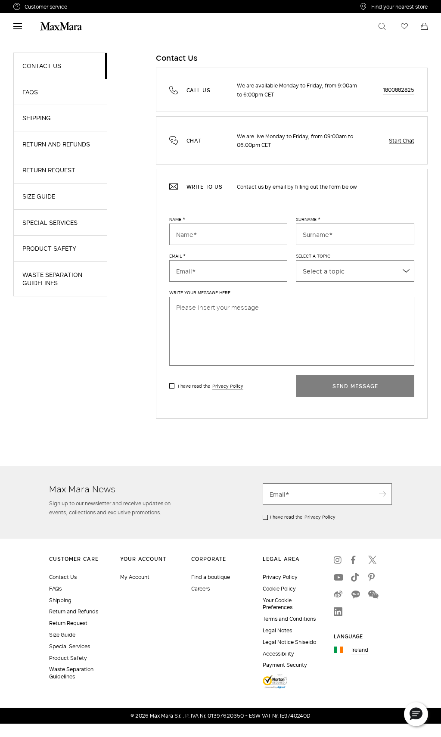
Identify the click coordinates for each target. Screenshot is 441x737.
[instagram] (338, 560)
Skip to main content (32, 5)
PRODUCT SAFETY (49, 248)
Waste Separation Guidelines (71, 672)
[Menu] (17, 26)
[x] (372, 560)
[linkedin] (338, 611)
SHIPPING (36, 118)
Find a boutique (210, 577)
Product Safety (68, 658)
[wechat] (372, 594)
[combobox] (355, 271)
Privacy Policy (227, 385)
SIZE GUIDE (38, 196)
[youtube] (338, 577)
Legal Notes (277, 630)
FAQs (55, 588)
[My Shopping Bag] (424, 26)
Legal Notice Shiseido (289, 642)
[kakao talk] (355, 594)
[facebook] (355, 560)
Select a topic (313, 256)
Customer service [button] (81, 8)
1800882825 (398, 89)
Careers (200, 588)
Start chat (401, 140)
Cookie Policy (279, 588)
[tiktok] (355, 577)
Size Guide (62, 634)
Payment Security (285, 665)
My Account (134, 577)
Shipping (60, 600)
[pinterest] (372, 577)
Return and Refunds (73, 611)
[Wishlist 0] (404, 26)
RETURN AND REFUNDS (56, 144)
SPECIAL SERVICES (50, 222)
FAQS (30, 92)
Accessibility (278, 653)
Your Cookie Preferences (277, 604)
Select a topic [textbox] (324, 271)
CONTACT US (41, 66)
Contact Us (63, 577)
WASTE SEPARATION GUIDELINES (52, 279)
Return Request (68, 623)
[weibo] (338, 594)
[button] (416, 714)
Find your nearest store (399, 6)
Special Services (69, 646)
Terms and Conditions (289, 618)
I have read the (210, 386)
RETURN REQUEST (48, 170)
